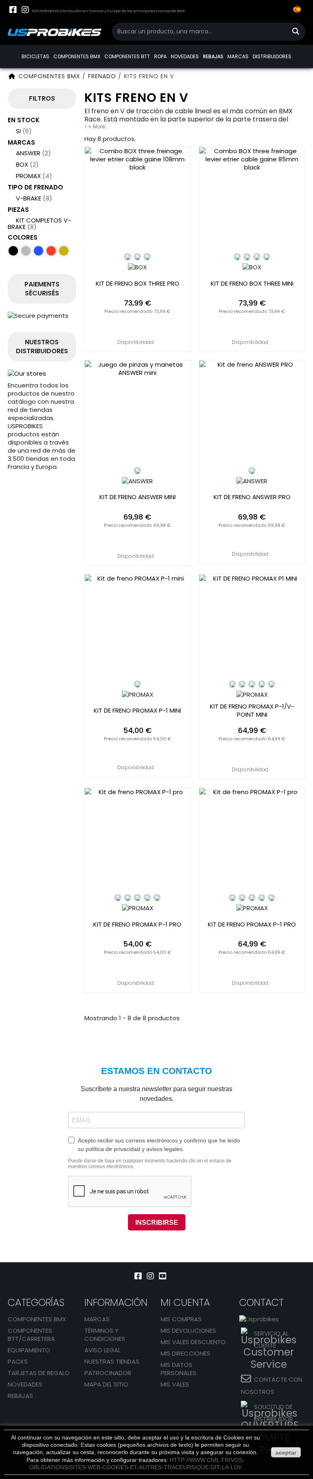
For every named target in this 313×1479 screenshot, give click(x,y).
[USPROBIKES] (54, 32)
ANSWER (33, 153)
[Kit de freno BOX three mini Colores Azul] (257, 257)
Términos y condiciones (104, 1334)
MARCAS (238, 56)
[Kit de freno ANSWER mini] (137, 413)
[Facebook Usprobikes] (13, 9)
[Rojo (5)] (51, 250)
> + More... (96, 126)
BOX (27, 164)
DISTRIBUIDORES (272, 56)
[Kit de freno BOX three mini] (252, 200)
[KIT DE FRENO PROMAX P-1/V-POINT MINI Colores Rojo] (242, 684)
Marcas (97, 1319)
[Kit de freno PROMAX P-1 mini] (137, 627)
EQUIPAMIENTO (29, 1350)
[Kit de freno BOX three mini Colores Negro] (237, 257)
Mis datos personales (178, 1368)
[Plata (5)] (26, 250)
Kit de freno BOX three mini (252, 284)
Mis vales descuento (193, 1342)
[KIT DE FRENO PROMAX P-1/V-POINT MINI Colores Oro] (262, 684)
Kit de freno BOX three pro (137, 284)
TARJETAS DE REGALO (39, 1373)
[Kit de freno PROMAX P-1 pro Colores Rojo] (137, 898)
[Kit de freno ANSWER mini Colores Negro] (137, 471)
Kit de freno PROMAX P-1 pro (137, 924)
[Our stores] (42, 374)
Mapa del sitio (106, 1384)
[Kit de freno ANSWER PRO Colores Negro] (252, 471)
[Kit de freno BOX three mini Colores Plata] (247, 257)
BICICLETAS (35, 56)
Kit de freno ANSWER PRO (252, 497)
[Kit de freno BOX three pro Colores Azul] (137, 257)
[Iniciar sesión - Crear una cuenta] (264, 16)
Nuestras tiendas (111, 1361)
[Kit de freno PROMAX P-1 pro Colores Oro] (147, 898)
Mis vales (175, 1384)
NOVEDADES (185, 56)
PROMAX (34, 176)
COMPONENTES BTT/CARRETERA (31, 1334)
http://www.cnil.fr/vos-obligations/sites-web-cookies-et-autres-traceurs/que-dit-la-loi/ (137, 1463)
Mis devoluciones (188, 1330)
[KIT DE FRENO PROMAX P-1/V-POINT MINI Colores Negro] (232, 684)
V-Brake (34, 198)
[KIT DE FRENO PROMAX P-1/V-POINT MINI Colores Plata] (271, 684)
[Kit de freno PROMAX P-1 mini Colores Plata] (137, 684)
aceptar (286, 1452)
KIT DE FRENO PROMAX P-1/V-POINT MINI (252, 710)
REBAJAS (213, 56)
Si (24, 131)
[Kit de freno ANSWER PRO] (252, 413)
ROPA (160, 56)
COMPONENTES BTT (127, 56)
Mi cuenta (185, 1302)
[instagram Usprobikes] (25, 9)
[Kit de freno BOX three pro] (137, 200)
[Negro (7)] (13, 250)
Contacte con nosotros (271, 1385)
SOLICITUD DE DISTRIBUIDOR (273, 1412)
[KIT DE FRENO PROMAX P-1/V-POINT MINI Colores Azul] (252, 684)
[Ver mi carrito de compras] (281, 10)
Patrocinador (107, 1373)
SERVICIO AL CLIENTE (271, 1339)
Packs (18, 1361)
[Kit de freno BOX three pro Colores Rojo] (147, 257)
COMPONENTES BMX (76, 56)
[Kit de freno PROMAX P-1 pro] (137, 841)
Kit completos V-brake (39, 223)
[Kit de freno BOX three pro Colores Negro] (127, 257)
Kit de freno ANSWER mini (137, 497)
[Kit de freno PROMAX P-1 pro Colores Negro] (118, 898)
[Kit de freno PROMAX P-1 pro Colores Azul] (127, 898)
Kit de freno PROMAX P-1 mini (137, 710)
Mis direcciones (185, 1353)
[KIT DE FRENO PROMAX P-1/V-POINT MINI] (252, 627)
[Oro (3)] (63, 250)
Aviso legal (102, 1350)
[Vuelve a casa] (12, 76)
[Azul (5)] (38, 250)
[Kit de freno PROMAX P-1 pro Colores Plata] (157, 898)
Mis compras (181, 1319)
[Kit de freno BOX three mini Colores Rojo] (266, 257)
